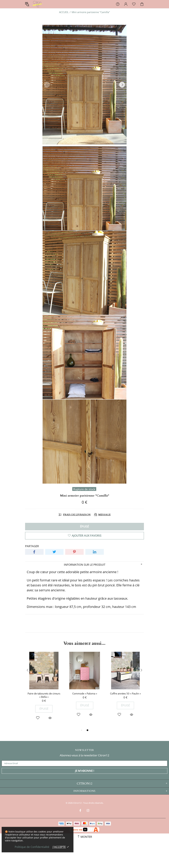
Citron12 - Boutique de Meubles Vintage (37, 4)
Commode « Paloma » (84, 693)
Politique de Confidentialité (32, 847)
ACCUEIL (64, 12)
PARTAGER (32, 546)
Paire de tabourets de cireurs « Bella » (44, 695)
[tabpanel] (43, 690)
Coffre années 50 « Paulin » (125, 693)
